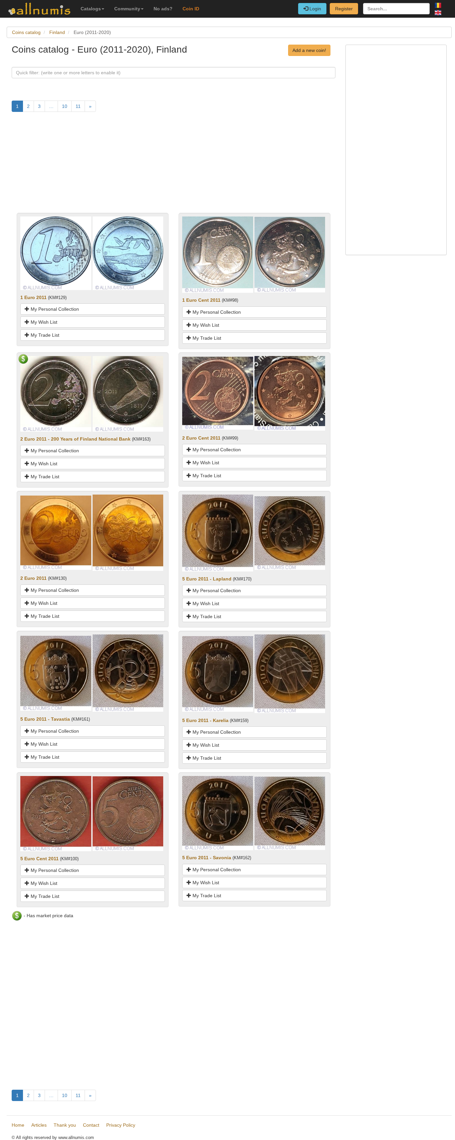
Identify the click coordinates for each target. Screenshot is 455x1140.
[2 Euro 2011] (55, 532)
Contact (91, 1125)
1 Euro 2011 (33, 297)
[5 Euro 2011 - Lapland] (217, 532)
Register (344, 8)
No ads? (163, 8)
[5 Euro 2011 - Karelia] (217, 673)
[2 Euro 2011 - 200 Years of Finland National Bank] (55, 393)
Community (127, 8)
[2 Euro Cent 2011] (217, 392)
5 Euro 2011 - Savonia (206, 857)
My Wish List (43, 322)
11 (78, 106)
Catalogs (91, 8)
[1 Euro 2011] (55, 252)
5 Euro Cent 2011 (39, 858)
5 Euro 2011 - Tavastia (45, 719)
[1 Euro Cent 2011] (217, 254)
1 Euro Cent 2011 (201, 300)
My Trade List (44, 335)
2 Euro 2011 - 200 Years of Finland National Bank (75, 439)
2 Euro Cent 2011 (201, 438)
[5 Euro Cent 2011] (55, 813)
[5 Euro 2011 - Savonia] (217, 812)
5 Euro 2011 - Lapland (206, 578)
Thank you (65, 1125)
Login (314, 8)
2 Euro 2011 (33, 578)
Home (18, 1125)
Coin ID (191, 8)
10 (64, 106)
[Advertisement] (173, 166)
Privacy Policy (120, 1125)
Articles (39, 1125)
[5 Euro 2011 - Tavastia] (55, 672)
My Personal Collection (54, 309)
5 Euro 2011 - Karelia (205, 720)
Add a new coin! (309, 50)
